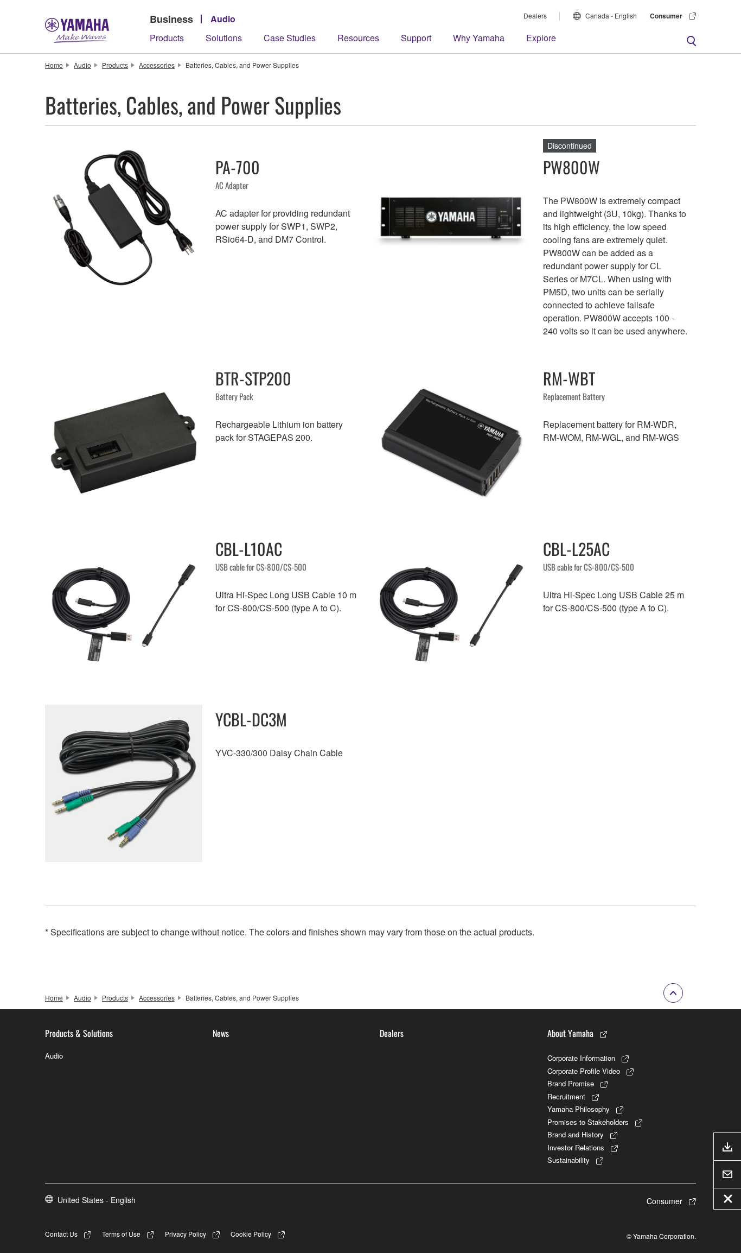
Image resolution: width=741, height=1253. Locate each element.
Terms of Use (121, 1233)
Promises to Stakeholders (588, 1122)
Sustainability (568, 1160)
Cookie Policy (251, 1233)
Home (54, 64)
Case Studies (290, 37)
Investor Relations (575, 1147)
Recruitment (566, 1096)
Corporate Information (581, 1058)
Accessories (157, 64)
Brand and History (575, 1134)
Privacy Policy (185, 1233)
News (221, 1033)
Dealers (535, 15)
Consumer (666, 16)
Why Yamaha (478, 37)
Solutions (224, 37)
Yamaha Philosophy (578, 1109)
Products (167, 37)
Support (416, 37)
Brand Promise (570, 1083)
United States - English (97, 1199)
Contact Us (61, 1233)
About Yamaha (570, 1033)
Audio (222, 18)
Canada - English (611, 15)
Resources (358, 37)
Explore (541, 37)
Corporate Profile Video (583, 1071)
